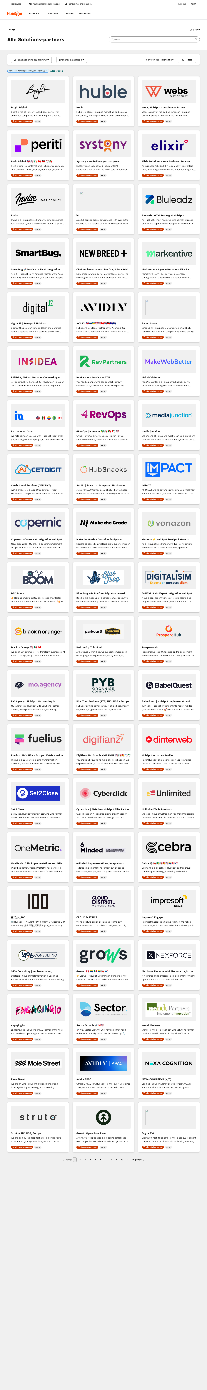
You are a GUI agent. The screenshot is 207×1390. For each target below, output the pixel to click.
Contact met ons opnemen (80, 4)
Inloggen (182, 4)
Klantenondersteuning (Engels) (46, 4)
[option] (30, 59)
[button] (195, 30)
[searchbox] (154, 39)
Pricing (70, 13)
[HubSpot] (14, 13)
